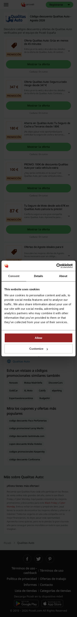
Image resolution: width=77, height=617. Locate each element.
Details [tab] (38, 276)
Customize (36, 348)
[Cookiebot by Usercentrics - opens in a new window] (56, 265)
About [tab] (63, 276)
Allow (38, 337)
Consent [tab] (13, 276)
